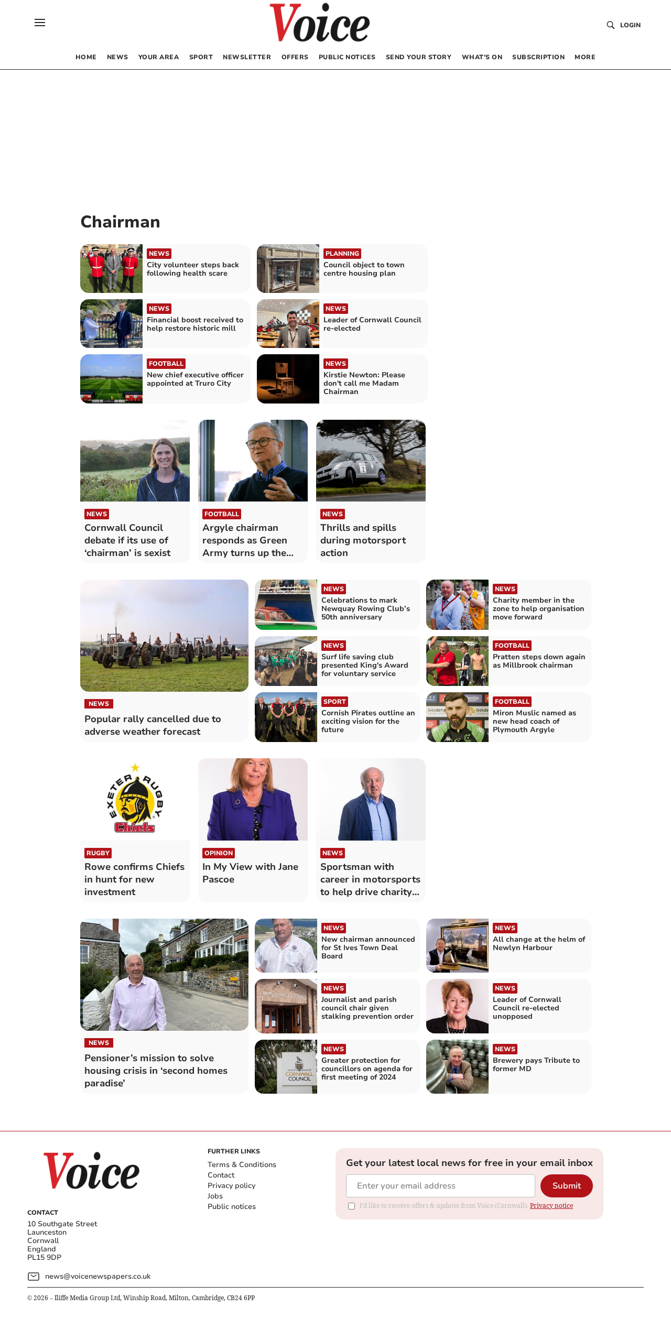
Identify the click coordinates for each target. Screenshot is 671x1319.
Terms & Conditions (242, 1165)
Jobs (215, 1196)
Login (630, 25)
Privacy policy (231, 1186)
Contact (221, 1175)
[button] (39, 22)
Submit (567, 1186)
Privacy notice (551, 1205)
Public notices (232, 1207)
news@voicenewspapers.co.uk (97, 1276)
